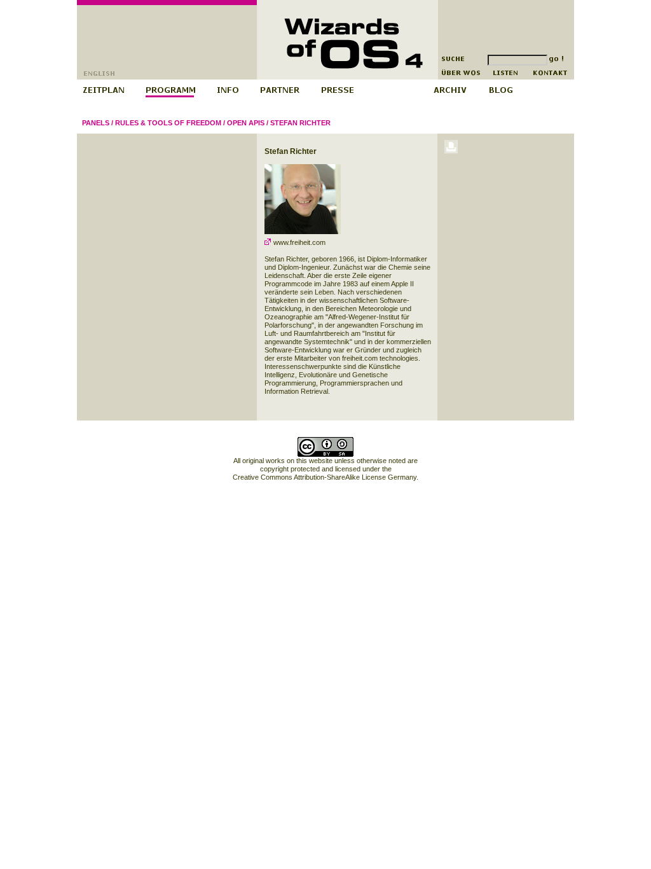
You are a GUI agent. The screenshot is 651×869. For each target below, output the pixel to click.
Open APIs (245, 123)
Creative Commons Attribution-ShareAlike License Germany (324, 477)
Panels (95, 123)
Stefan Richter (300, 123)
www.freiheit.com (298, 242)
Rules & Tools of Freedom (168, 123)
